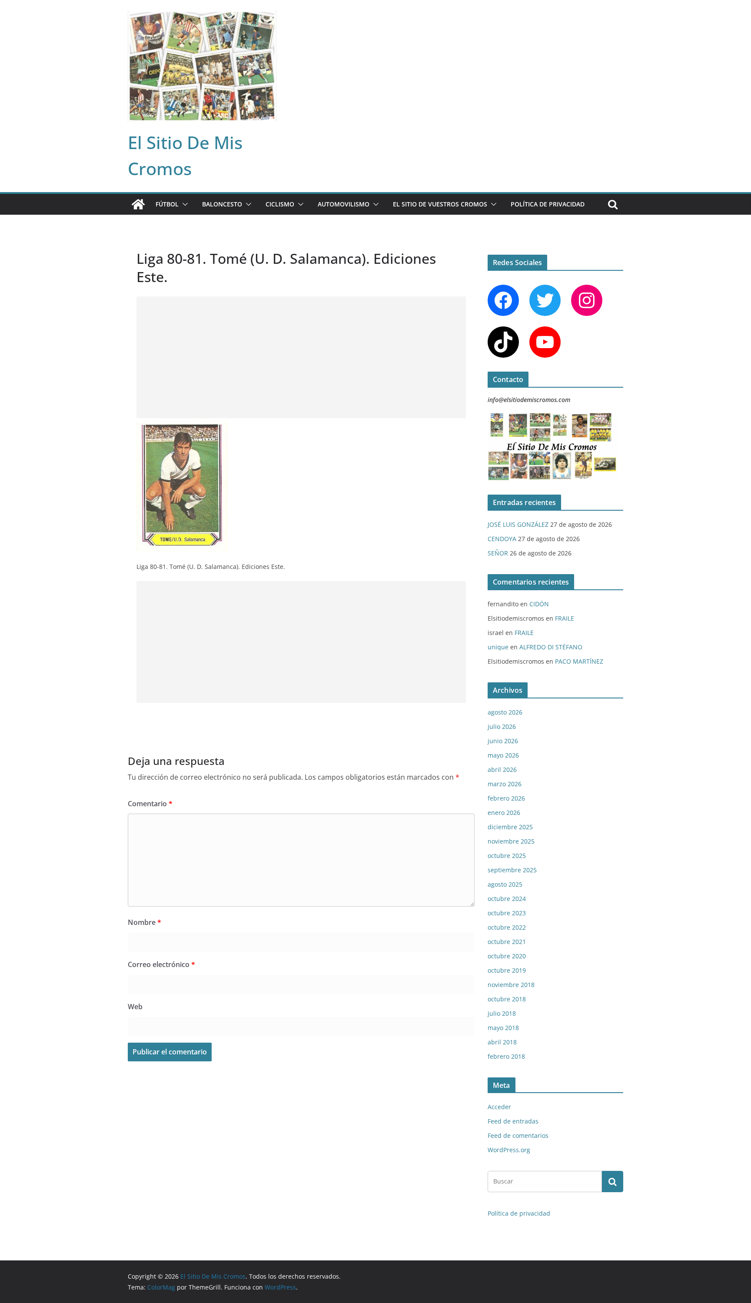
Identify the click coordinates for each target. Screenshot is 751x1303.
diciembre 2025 (510, 827)
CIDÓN (539, 604)
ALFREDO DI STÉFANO (550, 647)
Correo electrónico (161, 964)
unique (498, 647)
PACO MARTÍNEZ (579, 661)
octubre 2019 (507, 970)
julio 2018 (502, 1013)
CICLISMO (280, 204)
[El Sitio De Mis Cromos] (138, 204)
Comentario (150, 803)
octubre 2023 (507, 913)
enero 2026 (504, 812)
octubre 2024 (507, 898)
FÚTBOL (167, 204)
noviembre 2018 (511, 985)
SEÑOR (498, 553)
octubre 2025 (507, 855)
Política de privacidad (548, 204)
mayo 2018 (503, 1028)
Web (135, 1006)
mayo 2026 (503, 755)
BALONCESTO (222, 204)
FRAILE (564, 618)
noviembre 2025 (511, 841)
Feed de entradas (513, 1121)
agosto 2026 (505, 712)
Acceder (499, 1107)
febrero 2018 (506, 1056)
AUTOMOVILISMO (343, 204)
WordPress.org (509, 1150)
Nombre (144, 922)
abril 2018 (502, 1042)
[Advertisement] (301, 357)
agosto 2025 (505, 884)
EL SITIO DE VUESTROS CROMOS (440, 204)
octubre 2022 (507, 927)
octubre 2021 (507, 941)
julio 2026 (502, 726)
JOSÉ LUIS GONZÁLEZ (518, 524)
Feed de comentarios (518, 1135)
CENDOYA (502, 539)
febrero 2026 (506, 798)
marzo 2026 (505, 784)
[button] (183, 204)
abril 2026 (502, 769)
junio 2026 (503, 741)
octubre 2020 (507, 956)
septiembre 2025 (512, 870)
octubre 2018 (507, 999)
